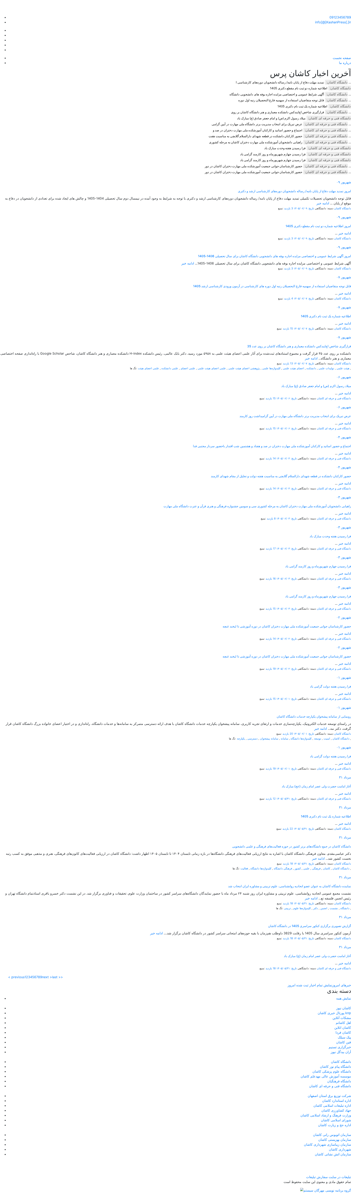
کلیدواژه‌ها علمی (271, 368)
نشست (334, 908)
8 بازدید (271, 518)
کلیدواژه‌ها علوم (302, 908)
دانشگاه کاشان (342, 208)
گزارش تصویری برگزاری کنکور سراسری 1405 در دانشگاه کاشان (309, 926)
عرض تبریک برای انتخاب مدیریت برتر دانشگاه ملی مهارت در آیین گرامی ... (281, 124)
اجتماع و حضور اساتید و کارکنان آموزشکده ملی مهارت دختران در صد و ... (282, 130)
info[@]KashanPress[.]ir (333, 22)
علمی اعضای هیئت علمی (212, 368)
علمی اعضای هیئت (148, 368)
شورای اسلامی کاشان (336, 1120)
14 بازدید (271, 458)
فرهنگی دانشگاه (283, 868)
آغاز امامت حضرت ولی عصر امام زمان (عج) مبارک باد (316, 786)
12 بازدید (271, 798)
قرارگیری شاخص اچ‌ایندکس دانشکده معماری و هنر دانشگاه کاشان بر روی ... (291, 112)
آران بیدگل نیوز (341, 1052)
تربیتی (287, 908)
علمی (306, 868)
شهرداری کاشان (340, 1149)
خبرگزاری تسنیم (340, 1047)
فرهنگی (316, 868)
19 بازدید (271, 668)
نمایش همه (343, 998)
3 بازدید (288, 208)
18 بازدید (288, 863)
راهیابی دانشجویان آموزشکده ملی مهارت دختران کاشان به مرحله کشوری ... (280, 142)
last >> (57, 977)
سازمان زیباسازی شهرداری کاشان (327, 1144)
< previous (16, 977)
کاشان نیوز (343, 1008)
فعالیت (244, 868)
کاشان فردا (343, 1032)
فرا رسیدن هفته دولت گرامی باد (330, 686)
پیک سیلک (344, 1037)
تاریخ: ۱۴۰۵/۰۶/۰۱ (286, 698)
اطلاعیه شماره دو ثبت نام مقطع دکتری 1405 (298, 88)
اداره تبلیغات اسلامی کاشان (332, 1105)
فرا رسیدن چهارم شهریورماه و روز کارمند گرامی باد (273, 154)
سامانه (284, 738)
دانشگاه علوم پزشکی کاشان (331, 1071)
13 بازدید (288, 363)
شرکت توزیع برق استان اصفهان (329, 1096)
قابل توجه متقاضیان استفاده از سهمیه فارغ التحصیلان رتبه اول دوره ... (294, 100)
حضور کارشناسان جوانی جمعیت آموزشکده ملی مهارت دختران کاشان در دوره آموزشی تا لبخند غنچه (287, 626)
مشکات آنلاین (342, 1018)
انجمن (323, 908)
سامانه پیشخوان (269, 738)
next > (47, 977)
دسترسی (252, 738)
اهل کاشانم (343, 1023)
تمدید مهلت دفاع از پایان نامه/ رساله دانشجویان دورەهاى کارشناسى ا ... (293, 82)
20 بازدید (288, 733)
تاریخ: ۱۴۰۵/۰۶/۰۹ (304, 208)
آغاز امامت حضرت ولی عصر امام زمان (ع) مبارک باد (317, 956)
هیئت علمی (343, 368)
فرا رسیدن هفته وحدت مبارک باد (285, 148)
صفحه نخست (342, 58)
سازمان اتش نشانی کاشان (333, 1154)
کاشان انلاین (342, 1027)
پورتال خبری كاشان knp (334, 1013)
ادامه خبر (322, 203)
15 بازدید (288, 328)
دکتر (315, 908)
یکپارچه (241, 738)
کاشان (326, 868)
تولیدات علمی (326, 368)
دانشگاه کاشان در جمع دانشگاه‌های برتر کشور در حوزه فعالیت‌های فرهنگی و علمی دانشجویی (291, 846)
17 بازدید (271, 548)
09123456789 (340, 17)
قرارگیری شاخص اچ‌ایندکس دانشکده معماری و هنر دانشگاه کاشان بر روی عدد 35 (299, 346)
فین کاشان (343, 1042)
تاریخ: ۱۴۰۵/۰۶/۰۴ (286, 458)
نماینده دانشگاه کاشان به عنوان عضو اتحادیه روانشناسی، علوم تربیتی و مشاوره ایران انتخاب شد (289, 886)
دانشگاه (344, 908)
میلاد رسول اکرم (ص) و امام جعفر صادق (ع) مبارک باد (271, 118)
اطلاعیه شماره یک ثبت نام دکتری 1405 (302, 106)
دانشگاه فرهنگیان (339, 1081)
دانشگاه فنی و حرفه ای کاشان (334, 398)
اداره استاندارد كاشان (336, 1101)
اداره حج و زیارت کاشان (334, 1125)
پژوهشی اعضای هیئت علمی (244, 368)
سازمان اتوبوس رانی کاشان (332, 1135)
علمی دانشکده (169, 368)
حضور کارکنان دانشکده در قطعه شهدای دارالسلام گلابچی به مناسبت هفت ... (280, 136)
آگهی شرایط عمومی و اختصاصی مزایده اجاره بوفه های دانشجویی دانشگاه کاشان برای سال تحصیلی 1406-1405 (274, 256)
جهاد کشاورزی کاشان (336, 1110)
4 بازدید (288, 298)
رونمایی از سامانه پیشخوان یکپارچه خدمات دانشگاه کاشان (314, 716)
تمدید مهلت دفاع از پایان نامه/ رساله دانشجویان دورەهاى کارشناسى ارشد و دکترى (294, 191)
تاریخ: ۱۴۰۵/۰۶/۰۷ (304, 298)
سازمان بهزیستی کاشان (334, 1140)
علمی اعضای (188, 368)
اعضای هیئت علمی (293, 368)
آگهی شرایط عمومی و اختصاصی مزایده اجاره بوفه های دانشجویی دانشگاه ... (290, 94)
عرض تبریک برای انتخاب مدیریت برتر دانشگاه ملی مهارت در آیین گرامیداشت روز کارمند (295, 416)
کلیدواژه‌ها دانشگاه (301, 738)
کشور (298, 868)
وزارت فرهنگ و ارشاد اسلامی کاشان (325, 1115)
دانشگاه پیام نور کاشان (335, 1066)
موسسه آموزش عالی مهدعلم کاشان (326, 1076)
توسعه (317, 738)
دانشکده (311, 368)
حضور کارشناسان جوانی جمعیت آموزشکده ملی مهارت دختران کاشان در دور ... (278, 166)
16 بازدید (271, 578)
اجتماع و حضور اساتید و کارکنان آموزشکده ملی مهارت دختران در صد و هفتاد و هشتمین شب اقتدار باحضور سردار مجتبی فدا (272, 446)
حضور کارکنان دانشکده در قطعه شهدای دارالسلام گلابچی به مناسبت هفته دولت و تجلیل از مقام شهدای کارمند (281, 476)
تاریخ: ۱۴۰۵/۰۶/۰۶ (286, 398)
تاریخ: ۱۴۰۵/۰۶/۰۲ (286, 638)
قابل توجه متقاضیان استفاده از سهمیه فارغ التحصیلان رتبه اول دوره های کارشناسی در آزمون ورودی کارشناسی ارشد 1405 (272, 286)
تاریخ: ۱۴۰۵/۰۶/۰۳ (286, 518)
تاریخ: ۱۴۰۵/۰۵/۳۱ (286, 798)
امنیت (327, 738)
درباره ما (345, 63)
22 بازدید (288, 828)
